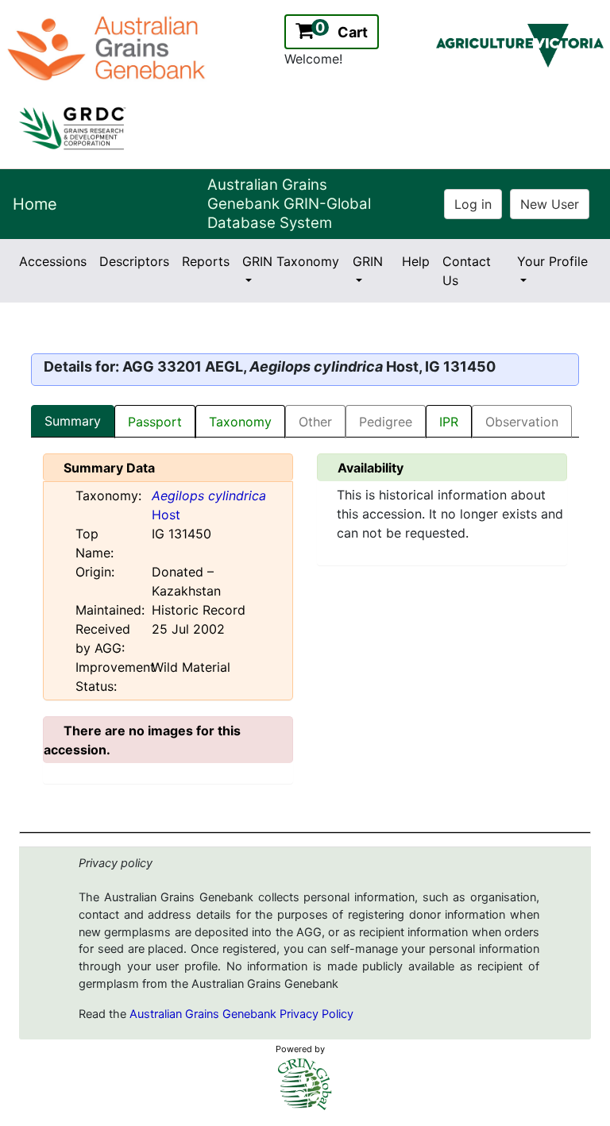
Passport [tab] (155, 422)
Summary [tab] (72, 421)
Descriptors (134, 261)
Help (416, 261)
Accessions (53, 261)
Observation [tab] (521, 422)
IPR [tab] (448, 422)
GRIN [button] (368, 261)
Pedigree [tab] (385, 422)
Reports (206, 261)
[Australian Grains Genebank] (108, 47)
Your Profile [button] (552, 261)
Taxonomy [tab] (240, 422)
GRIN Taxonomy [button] (290, 261)
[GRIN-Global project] (305, 1084)
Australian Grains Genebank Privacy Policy (241, 1014)
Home (35, 204)
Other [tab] (315, 422)
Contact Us (466, 270)
